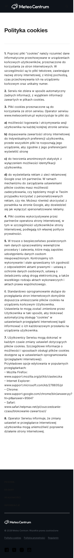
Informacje (12, 505)
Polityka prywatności (34, 537)
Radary (9, 489)
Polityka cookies (12, 537)
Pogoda (9, 482)
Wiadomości (12, 497)
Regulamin (53, 537)
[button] (7, 6)
